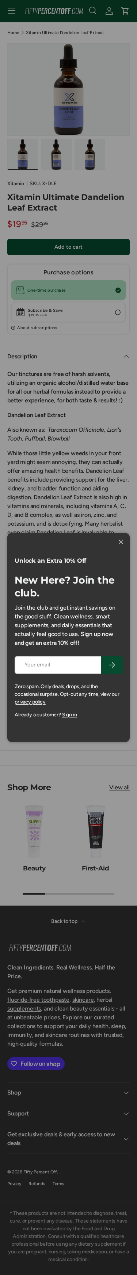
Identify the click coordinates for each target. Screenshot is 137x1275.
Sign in (69, 715)
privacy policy (30, 702)
